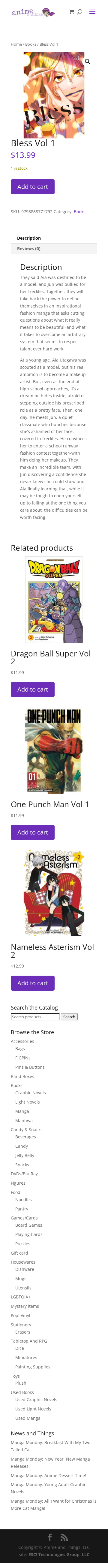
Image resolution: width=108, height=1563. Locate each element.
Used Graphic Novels (36, 1399)
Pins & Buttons (30, 1067)
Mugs (20, 1278)
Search (69, 1016)
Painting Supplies (32, 1367)
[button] (87, 61)
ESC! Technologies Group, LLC (58, 1554)
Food (15, 1192)
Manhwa (24, 1120)
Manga (22, 1111)
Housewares (23, 1262)
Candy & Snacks (27, 1129)
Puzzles (22, 1243)
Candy (21, 1146)
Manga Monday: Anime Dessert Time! (48, 1475)
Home (16, 44)
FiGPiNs (23, 1058)
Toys (15, 1376)
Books (30, 44)
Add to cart (32, 187)
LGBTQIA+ (21, 1297)
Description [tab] (29, 238)
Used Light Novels (33, 1409)
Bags (20, 1048)
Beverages (25, 1137)
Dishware (24, 1269)
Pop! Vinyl (20, 1315)
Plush (20, 1383)
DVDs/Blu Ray (24, 1174)
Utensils (23, 1288)
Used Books (22, 1392)
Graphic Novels (30, 1092)
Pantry (21, 1209)
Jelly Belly (24, 1155)
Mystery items (25, 1306)
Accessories (22, 1041)
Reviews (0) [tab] (28, 248)
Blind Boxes (22, 1076)
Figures (18, 1183)
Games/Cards (24, 1218)
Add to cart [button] (32, 689)
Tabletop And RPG (29, 1341)
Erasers (22, 1332)
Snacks (22, 1165)
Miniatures (26, 1357)
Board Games (28, 1225)
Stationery (21, 1325)
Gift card (19, 1253)
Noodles (23, 1199)
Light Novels (27, 1102)
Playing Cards (29, 1234)
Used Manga (27, 1418)
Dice (19, 1348)
